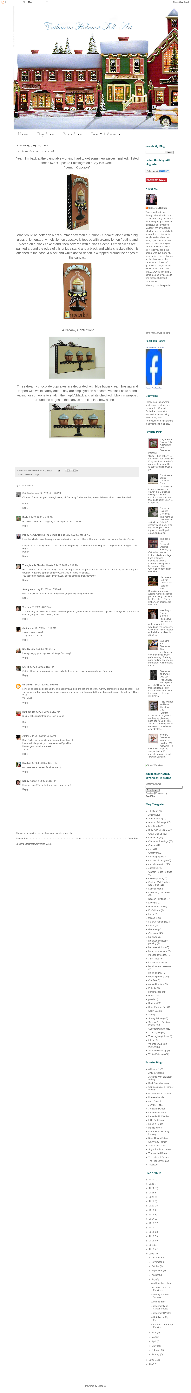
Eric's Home (154, 910)
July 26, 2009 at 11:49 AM (43, 736)
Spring (151, 1014)
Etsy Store (45, 134)
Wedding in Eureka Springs (165, 613)
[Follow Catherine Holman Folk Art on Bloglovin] (158, 172)
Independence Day (157, 955)
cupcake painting (156, 864)
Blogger (101, 1386)
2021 (152, 1201)
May (154, 1337)
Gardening (153, 929)
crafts (151, 849)
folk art (151, 918)
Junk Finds (153, 958)
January (156, 1354)
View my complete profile (158, 285)
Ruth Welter (28, 712)
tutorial (151, 1040)
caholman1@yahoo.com (158, 333)
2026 (152, 1179)
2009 (152, 1253)
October (156, 1266)
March (155, 1346)
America (152, 815)
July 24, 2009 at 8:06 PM (45, 684)
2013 (152, 1236)
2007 (152, 1364)
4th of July (153, 811)
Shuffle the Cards (157, 1145)
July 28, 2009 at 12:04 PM (44, 763)
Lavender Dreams (157, 1112)
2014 (152, 1232)
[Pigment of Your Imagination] (154, 384)
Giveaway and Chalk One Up (165, 674)
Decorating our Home (159, 892)
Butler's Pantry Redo (158, 830)
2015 (152, 1227)
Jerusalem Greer (156, 1109)
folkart (151, 925)
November (157, 1262)
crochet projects (156, 856)
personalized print (157, 992)
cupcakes (153, 868)
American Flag (155, 818)
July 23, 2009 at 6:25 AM (78, 535)
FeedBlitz (150, 796)
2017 (152, 1219)
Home (23, 134)
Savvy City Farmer (157, 1142)
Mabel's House (155, 1124)
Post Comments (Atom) (40, 844)
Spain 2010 (154, 1011)
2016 (152, 1223)
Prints (151, 995)
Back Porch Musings (158, 1083)
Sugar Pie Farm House (159, 1149)
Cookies (152, 845)
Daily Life (153, 889)
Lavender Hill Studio (158, 1116)
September (157, 1270)
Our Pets (152, 980)
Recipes (152, 1003)
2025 (152, 1184)
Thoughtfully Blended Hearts (37, 565)
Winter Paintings (156, 1054)
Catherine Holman (158, 208)
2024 (152, 1188)
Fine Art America (106, 134)
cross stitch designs (158, 860)
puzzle (151, 999)
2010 (152, 1249)
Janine (26, 628)
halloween (153, 937)
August (155, 1275)
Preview (150, 793)
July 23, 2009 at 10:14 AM (43, 628)
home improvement (157, 951)
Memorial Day (155, 973)
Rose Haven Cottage (158, 1138)
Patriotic (152, 988)
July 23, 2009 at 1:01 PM (43, 649)
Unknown (27, 684)
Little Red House (156, 1120)
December (157, 1257)
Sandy (25, 781)
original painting (156, 976)
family (151, 914)
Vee (24, 607)
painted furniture (156, 984)
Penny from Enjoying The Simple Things (43, 535)
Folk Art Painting (156, 922)
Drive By (152, 903)
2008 (152, 1360)
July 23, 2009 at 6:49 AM (66, 565)
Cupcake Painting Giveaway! (165, 511)
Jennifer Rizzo (155, 1105)
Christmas (153, 837)
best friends (154, 826)
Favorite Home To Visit (159, 1093)
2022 (152, 1197)
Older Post (133, 838)
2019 (152, 1210)
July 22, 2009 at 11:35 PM (48, 493)
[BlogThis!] (68, 470)
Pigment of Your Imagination (155, 347)
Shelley (26, 649)
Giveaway (153, 933)
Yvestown (153, 1164)
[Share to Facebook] (74, 470)
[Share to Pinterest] (76, 470)
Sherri (25, 667)
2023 (152, 1192)
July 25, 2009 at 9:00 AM (48, 712)
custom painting (156, 878)
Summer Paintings (157, 1029)
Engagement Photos (161, 1313)
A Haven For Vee (156, 1069)
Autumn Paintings (157, 822)
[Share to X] (71, 470)
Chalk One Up (155, 834)
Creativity (153, 853)
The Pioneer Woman (158, 1161)
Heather (26, 763)
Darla (25, 517)
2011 (151, 1245)
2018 (152, 1214)
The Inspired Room (157, 1153)
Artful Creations (156, 1073)
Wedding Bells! (158, 1301)
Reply (25, 508)
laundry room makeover (160, 966)
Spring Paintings (156, 1018)
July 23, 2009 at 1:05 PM (42, 667)
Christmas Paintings (158, 841)
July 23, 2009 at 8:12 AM (39, 607)
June (154, 1332)
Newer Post (22, 838)
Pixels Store (72, 134)
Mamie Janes (155, 1128)
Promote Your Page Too (154, 388)
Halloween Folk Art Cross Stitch (166, 580)
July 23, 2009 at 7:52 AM (48, 589)
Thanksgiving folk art (158, 1036)
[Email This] (66, 470)
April (154, 1341)
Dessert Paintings (31, 474)
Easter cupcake (156, 906)
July (154, 1279)
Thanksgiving (155, 1032)
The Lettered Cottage (158, 1157)
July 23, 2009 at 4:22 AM (41, 517)
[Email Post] (59, 470)
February (156, 1350)
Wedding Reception (161, 1283)
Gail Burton (28, 493)
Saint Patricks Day (157, 1007)
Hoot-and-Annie (156, 1097)
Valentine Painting (157, 1050)
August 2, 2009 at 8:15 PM (43, 781)
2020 (152, 1205)
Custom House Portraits (160, 872)
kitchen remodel (156, 962)
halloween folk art (157, 947)
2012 (152, 1240)
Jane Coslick (154, 1101)
